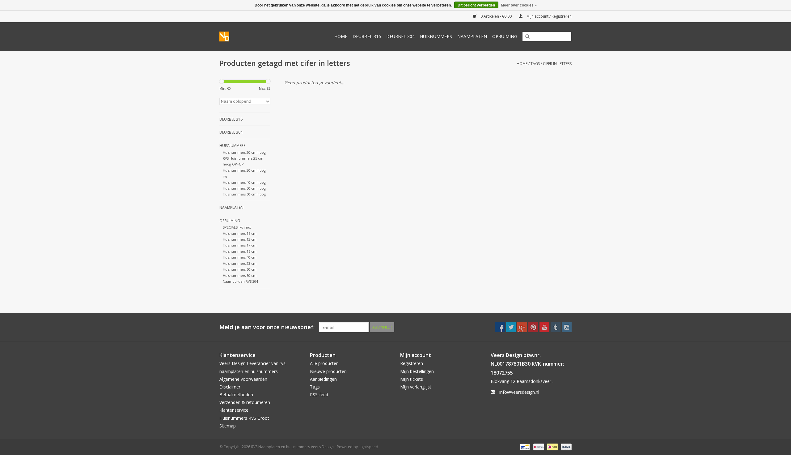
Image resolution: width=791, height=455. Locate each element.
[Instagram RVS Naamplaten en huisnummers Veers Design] (567, 327)
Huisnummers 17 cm (239, 245)
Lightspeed (368, 446)
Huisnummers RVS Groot (244, 418)
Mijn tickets (411, 379)
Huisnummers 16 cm (239, 251)
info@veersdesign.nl (519, 392)
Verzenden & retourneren (244, 402)
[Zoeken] (525, 37)
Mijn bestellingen (417, 371)
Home (340, 36)
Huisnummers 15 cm (239, 233)
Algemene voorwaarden (243, 379)
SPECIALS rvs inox (237, 227)
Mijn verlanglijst (415, 387)
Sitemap (227, 426)
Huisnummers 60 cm (239, 269)
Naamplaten (472, 36)
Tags (535, 63)
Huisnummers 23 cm (239, 263)
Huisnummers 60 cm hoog (244, 194)
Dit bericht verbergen (476, 5)
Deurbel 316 (367, 36)
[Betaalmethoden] (524, 446)
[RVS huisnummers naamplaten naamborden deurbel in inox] (226, 36)
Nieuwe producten (328, 371)
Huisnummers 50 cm (239, 275)
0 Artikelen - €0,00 (496, 16)
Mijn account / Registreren (549, 16)
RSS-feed (319, 394)
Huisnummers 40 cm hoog (244, 182)
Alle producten (324, 363)
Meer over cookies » (519, 5)
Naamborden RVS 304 (240, 281)
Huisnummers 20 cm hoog (244, 152)
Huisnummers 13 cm (239, 239)
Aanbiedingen (323, 379)
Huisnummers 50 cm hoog (244, 188)
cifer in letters (557, 63)
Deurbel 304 (400, 36)
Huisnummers (436, 36)
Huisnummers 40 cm (239, 257)
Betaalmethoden (236, 394)
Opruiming (504, 36)
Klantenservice (233, 410)
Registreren (411, 363)
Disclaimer (229, 387)
